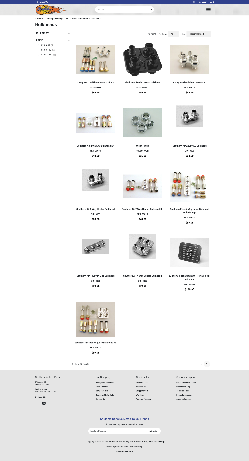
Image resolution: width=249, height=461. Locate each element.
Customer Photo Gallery (105, 395)
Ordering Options (183, 399)
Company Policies (103, 391)
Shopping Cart (142, 391)
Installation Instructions (186, 382)
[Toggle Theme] (194, 2)
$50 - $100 (48, 50)
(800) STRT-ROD (41, 389)
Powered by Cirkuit (124, 451)
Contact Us (100, 399)
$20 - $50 (47, 45)
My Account (141, 387)
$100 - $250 (48, 54)
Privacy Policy (148, 441)
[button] (41, 2)
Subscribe (153, 431)
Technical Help (182, 391)
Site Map (160, 441)
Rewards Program (143, 399)
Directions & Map (183, 387)
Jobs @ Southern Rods (105, 382)
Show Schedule (102, 387)
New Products (141, 382)
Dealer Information (184, 395)
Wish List (140, 395)
